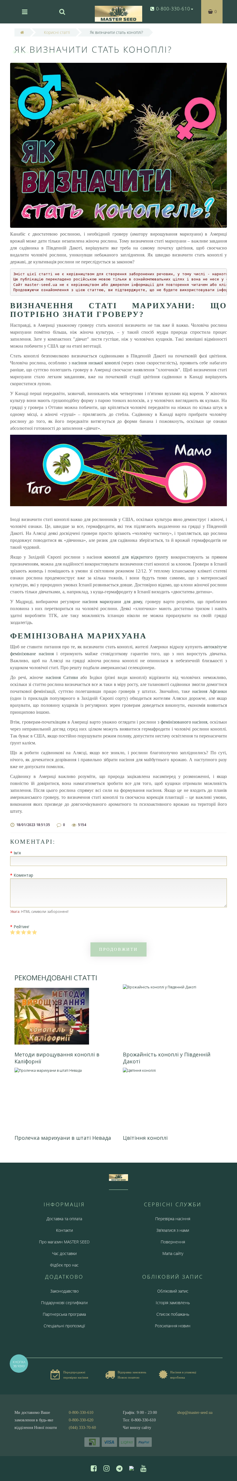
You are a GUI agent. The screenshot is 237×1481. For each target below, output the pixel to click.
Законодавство (64, 1291)
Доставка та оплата (64, 1218)
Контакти (64, 1230)
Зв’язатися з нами (172, 1230)
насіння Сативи (62, 677)
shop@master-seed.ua (194, 1412)
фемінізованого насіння (184, 722)
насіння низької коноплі (96, 362)
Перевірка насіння (172, 1218)
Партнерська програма (64, 1314)
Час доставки (64, 1253)
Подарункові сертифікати (64, 1302)
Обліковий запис (172, 1291)
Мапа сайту (172, 1253)
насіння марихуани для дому (112, 601)
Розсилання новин (172, 1325)
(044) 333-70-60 (82, 1427)
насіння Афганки (209, 691)
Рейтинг (21, 926)
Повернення (173, 1242)
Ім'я (17, 853)
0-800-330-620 (81, 1420)
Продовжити (118, 949)
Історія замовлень (173, 1302)
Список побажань (172, 1314)
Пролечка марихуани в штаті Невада (62, 1137)
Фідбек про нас (64, 1265)
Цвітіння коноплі (145, 1137)
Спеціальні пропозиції (64, 1325)
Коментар (23, 875)
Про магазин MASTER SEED (64, 1242)
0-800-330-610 (81, 1412)
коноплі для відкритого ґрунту (136, 557)
